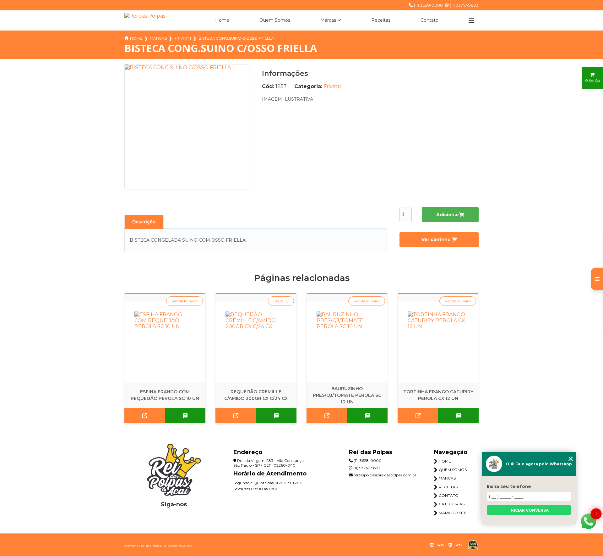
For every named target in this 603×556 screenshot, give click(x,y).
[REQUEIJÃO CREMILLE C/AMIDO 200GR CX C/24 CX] (255, 342)
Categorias (451, 504)
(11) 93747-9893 (464, 5)
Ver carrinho (436, 239)
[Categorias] (471, 20)
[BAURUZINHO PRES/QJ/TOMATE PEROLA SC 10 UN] (347, 342)
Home (222, 20)
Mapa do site (453, 512)
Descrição (144, 222)
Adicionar (447, 214)
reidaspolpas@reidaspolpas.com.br (384, 475)
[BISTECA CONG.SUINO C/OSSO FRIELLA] (187, 127)
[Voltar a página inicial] (144, 16)
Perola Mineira (184, 301)
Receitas (380, 20)
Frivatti (182, 38)
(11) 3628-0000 (428, 5)
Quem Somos (274, 20)
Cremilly (281, 301)
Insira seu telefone (509, 486)
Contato (429, 20)
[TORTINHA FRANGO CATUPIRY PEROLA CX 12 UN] (438, 342)
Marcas (328, 20)
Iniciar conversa (529, 510)
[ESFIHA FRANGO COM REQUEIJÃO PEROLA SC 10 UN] (164, 342)
